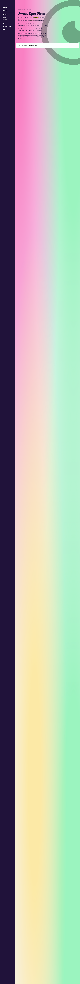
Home (19, 45)
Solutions (24, 45)
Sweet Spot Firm (33, 45)
